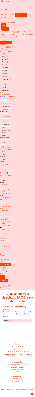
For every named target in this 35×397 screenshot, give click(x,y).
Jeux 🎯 (4, 184)
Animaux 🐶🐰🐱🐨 (5, 194)
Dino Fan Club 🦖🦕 (5, 198)
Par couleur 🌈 (4, 50)
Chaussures (6, 106)
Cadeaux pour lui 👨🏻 (5, 207)
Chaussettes (6, 104)
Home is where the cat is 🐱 (6, 218)
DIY (3, 177)
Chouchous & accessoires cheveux (5, 112)
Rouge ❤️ (5, 62)
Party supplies (2, 155)
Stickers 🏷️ (5, 230)
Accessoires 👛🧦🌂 (5, 95)
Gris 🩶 (4, 84)
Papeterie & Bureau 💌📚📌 (4, 173)
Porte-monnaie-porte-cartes (5, 138)
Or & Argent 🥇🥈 (5, 80)
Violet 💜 (5, 68)
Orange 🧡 (5, 59)
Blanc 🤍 (5, 53)
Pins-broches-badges (5, 131)
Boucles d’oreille (3, 100)
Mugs (3, 151)
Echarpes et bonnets (5, 118)
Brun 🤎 (4, 76)
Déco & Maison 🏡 (5, 148)
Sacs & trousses (3, 144)
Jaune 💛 (5, 56)
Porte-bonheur (3, 160)
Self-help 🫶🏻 (4, 235)
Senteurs (5, 164)
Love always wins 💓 (5, 190)
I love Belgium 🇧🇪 (5, 227)
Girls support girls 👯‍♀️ (5, 222)
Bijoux (4, 122)
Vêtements (5, 125)
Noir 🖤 (4, 87)
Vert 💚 (4, 73)
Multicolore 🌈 (4, 91)
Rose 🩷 (4, 65)
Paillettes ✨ (4, 211)
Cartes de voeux (4, 181)
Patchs (4, 127)
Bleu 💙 (4, 70)
